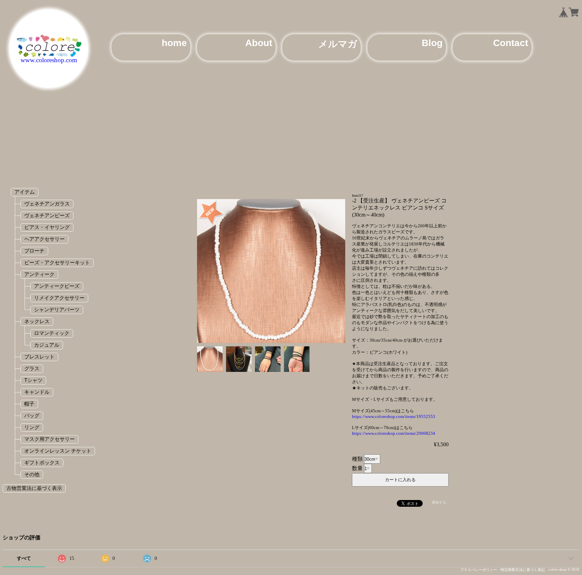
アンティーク (39, 274)
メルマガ (337, 44)
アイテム (24, 192)
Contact (510, 43)
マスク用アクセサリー (49, 439)
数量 (357, 468)
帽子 (29, 404)
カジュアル (46, 345)
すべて (24, 558)
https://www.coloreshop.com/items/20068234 (393, 433)
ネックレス (37, 321)
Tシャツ (33, 380)
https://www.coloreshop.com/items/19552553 (393, 416)
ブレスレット (39, 356)
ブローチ (34, 251)
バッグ (31, 415)
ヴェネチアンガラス (47, 203)
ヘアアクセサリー (44, 239)
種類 (357, 459)
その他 (31, 474)
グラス (31, 368)
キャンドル (37, 392)
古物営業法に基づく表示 (34, 488)
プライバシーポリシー (478, 570)
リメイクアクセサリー (59, 298)
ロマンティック (51, 333)
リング (31, 427)
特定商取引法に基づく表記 (522, 570)
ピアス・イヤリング (47, 227)
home (174, 43)
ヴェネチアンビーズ (47, 215)
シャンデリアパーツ (56, 309)
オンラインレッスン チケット (57, 451)
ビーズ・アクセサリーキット (57, 262)
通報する (438, 502)
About (258, 43)
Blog (432, 43)
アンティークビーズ (56, 286)
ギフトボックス (42, 462)
